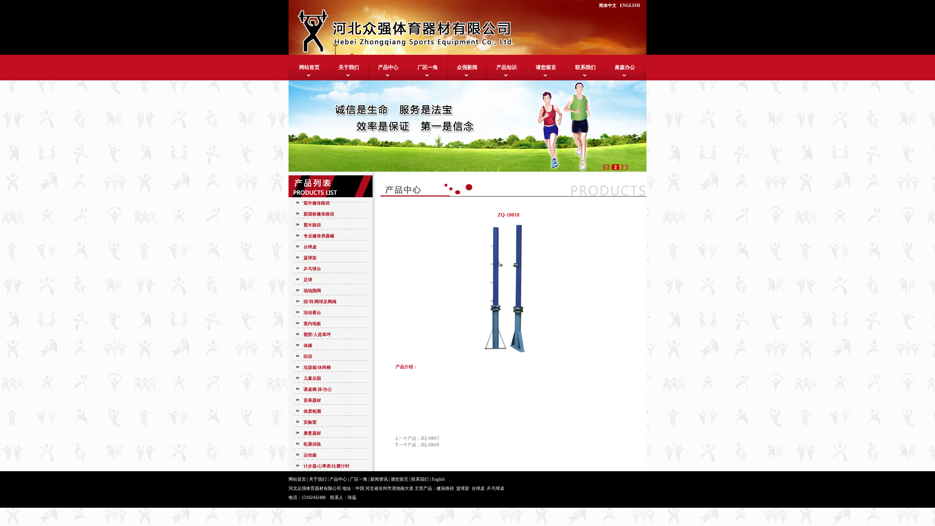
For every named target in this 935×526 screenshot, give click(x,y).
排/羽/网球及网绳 (320, 301)
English (438, 479)
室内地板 (312, 323)
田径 (308, 356)
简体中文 (608, 5)
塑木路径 (312, 225)
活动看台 (312, 312)
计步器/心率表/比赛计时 (327, 466)
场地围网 (312, 290)
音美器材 (312, 400)
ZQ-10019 (430, 444)
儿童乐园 (312, 378)
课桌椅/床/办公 (318, 389)
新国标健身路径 (319, 214)
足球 (308, 279)
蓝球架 (310, 257)
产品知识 (506, 67)
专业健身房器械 (319, 236)
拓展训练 (312, 444)
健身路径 (445, 488)
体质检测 (312, 411)
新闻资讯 (379, 479)
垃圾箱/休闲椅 (317, 367)
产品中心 (388, 67)
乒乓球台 (312, 268)
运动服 (310, 455)
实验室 (310, 422)
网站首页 (309, 67)
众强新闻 (467, 67)
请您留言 (546, 67)
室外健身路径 (317, 203)
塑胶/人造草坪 (317, 334)
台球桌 (310, 246)
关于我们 (349, 67)
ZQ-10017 (430, 438)
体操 (308, 345)
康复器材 (312, 433)
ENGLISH (630, 5)
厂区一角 (427, 67)
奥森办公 (625, 67)
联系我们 (585, 67)
